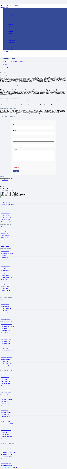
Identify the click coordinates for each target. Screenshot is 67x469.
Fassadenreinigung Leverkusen (6, 387)
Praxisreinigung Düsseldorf (5, 405)
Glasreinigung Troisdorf (5, 294)
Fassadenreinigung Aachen (5, 372)
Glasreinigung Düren (4, 281)
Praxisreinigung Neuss (5, 414)
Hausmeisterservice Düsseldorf (6, 430)
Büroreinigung (10, 22)
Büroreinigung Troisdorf (5, 270)
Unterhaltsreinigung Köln (5, 361)
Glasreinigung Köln (4, 288)
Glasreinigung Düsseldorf (5, 284)
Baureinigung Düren (4, 233)
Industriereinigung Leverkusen (6, 339)
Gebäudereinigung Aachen (5, 202)
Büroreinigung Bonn (4, 255)
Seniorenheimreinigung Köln (6, 458)
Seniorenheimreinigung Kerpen (6, 456)
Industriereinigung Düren (5, 330)
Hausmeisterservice (11, 42)
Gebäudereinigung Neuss (5, 219)
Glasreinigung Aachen (5, 275)
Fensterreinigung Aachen (5, 299)
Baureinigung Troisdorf (5, 246)
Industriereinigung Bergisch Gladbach (7, 326)
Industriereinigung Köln (5, 337)
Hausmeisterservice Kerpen (5, 432)
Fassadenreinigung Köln (5, 385)
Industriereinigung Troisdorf (6, 343)
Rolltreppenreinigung (11, 10)
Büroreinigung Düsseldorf (5, 259)
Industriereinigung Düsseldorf (6, 332)
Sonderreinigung (10, 47)
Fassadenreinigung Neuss (5, 390)
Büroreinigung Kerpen (5, 261)
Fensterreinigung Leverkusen (6, 314)
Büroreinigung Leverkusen (5, 266)
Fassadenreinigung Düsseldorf (6, 381)
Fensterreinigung (10, 31)
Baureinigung (10, 17)
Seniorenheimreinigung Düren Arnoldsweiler (8, 452)
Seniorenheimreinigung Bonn (6, 450)
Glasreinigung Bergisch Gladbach (6, 277)
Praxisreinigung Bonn (4, 401)
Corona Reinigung (10, 13)
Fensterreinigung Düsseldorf (6, 308)
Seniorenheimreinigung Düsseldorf (7, 454)
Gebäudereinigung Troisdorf (6, 221)
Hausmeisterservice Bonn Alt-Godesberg (8, 425)
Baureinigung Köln (4, 239)
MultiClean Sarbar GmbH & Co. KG (6, 467)
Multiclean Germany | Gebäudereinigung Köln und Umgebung (13, 61)
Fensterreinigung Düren (5, 306)
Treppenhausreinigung (11, 35)
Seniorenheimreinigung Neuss (6, 463)
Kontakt (5, 55)
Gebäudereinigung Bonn (5, 206)
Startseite (16, 5)
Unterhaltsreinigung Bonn (5, 352)
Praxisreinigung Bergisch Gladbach (7, 399)
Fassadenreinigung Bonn (5, 377)
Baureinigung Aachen (4, 226)
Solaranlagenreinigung (18, 8)
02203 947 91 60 (5, 180)
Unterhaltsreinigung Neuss (5, 365)
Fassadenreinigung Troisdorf (6, 392)
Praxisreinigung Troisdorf (5, 416)
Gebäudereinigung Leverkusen (6, 217)
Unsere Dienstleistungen (19, 6)
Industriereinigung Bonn (5, 328)
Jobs (4, 54)
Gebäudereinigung (10, 15)
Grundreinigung (10, 24)
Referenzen (6, 51)
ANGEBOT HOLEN (7, 52)
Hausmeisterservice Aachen (5, 421)
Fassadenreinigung (11, 33)
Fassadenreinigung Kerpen (5, 383)
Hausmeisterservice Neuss (5, 438)
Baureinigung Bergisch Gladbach (6, 228)
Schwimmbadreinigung (11, 38)
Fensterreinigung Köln (5, 312)
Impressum (22, 467)
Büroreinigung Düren (4, 257)
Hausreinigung (10, 49)
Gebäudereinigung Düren (5, 208)
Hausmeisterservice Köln (5, 434)
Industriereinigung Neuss (5, 341)
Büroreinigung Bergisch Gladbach (7, 253)
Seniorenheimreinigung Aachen (6, 445)
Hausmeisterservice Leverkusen (6, 436)
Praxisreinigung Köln (4, 410)
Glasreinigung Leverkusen (5, 290)
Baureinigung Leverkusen (5, 241)
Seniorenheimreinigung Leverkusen (7, 460)
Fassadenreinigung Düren (5, 379)
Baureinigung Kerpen (4, 237)
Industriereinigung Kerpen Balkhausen (7, 334)
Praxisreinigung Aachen (5, 397)
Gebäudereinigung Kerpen (5, 213)
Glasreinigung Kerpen (5, 286)
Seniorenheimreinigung (11, 40)
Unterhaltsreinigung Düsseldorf (6, 357)
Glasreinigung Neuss (4, 292)
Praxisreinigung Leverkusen (6, 412)
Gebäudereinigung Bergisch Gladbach (7, 204)
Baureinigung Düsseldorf (5, 235)
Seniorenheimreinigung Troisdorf (6, 465)
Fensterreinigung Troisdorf (5, 319)
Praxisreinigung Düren (5, 403)
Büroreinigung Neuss (4, 268)
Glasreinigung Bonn (4, 279)
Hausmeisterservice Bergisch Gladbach (7, 423)
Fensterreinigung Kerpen (5, 310)
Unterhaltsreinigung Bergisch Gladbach (7, 350)
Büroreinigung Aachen (5, 251)
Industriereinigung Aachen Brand (6, 324)
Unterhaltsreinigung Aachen (6, 348)
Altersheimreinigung (11, 44)
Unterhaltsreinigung (11, 26)
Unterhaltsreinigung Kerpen (5, 359)
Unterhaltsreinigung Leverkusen (6, 363)
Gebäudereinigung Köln (5, 215)
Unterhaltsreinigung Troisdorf (6, 367)
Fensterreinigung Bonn (5, 304)
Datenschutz (18, 467)
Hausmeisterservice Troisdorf (6, 440)
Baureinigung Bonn (4, 231)
